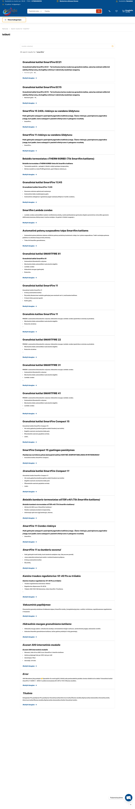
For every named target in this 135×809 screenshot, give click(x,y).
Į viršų (131, 805)
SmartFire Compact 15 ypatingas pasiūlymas (49, 450)
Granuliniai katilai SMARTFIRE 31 (42, 365)
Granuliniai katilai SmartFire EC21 (42, 62)
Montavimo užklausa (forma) (69, 1)
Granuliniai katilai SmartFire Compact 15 (46, 421)
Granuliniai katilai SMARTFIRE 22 (42, 339)
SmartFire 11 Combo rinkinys (39, 526)
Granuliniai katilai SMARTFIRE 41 (42, 393)
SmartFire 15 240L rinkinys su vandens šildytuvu (51, 111)
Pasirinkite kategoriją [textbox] (35, 11)
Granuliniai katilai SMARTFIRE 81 (42, 253)
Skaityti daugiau (30, 78)
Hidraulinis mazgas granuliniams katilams (47, 624)
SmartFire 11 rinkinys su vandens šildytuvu (47, 134)
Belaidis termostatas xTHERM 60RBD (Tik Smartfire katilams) (58, 158)
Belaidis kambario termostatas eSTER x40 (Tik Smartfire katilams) (61, 499)
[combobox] (35, 11)
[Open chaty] (128, 797)
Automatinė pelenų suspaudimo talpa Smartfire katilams (55, 230)
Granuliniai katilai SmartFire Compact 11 (46, 471)
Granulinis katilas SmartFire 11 (40, 314)
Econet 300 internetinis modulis (41, 644)
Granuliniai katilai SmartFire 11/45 (42, 182)
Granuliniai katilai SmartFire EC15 (42, 87)
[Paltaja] (10, 11)
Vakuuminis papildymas (36, 604)
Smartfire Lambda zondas (37, 210)
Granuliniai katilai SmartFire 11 (40, 285)
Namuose (5, 29)
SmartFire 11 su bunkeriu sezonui (42, 549)
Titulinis (27, 693)
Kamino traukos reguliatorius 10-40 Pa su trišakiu (52, 576)
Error (25, 674)
